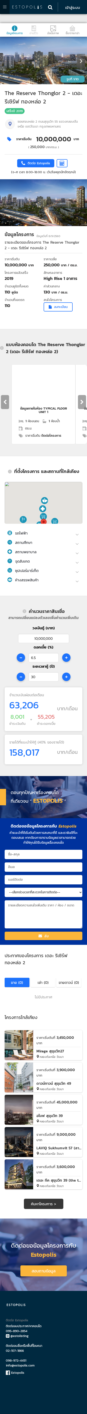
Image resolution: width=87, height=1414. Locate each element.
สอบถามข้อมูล (44, 1271)
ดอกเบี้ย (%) (43, 647)
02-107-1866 (15, 1350)
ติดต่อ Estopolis (17, 1320)
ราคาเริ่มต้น (24, 139)
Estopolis (17, 1372)
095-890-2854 (16, 1331)
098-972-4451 (16, 1360)
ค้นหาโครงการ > (43, 1204)
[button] (42, 508)
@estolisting (19, 1335)
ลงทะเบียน (61, 306)
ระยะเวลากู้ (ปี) (43, 666)
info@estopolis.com (20, 1365)
